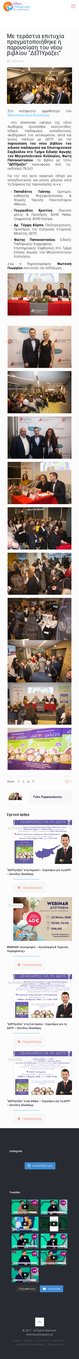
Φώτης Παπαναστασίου (30, 1344)
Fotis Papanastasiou (47, 797)
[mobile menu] (73, 6)
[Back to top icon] (39, 1322)
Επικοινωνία (55, 1344)
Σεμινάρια (42, 1340)
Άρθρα (28, 1340)
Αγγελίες (58, 1340)
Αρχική (16, 1340)
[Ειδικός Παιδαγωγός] (16, 6)
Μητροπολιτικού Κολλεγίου (29, 115)
